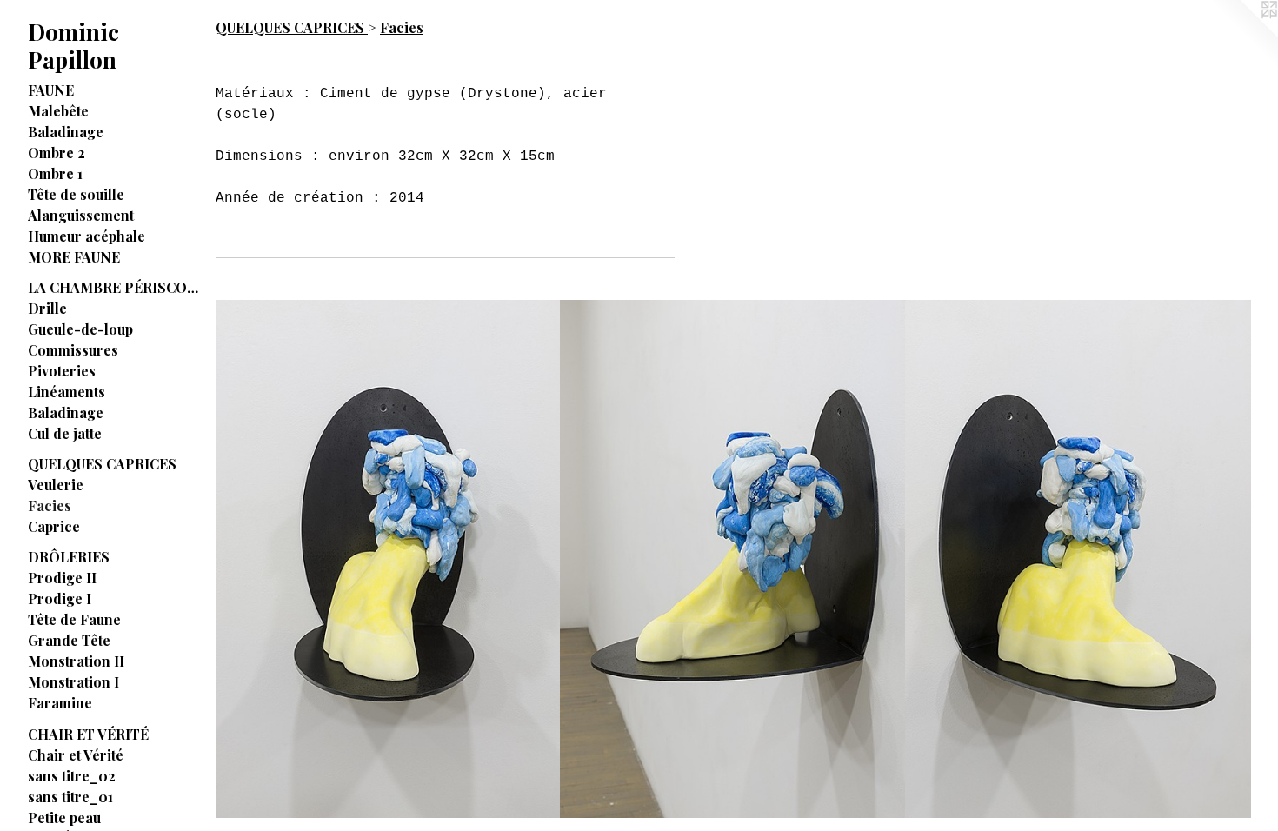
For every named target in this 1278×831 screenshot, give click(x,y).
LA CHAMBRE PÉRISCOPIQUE (115, 287)
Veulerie (55, 484)
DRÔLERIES (69, 557)
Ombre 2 (56, 152)
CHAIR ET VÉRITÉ (88, 734)
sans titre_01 (70, 797)
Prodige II (62, 577)
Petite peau (64, 817)
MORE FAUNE (74, 257)
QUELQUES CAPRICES (102, 464)
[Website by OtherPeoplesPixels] (1243, 35)
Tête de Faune (74, 619)
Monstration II (76, 661)
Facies (49, 505)
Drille (47, 308)
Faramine (60, 703)
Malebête (58, 111)
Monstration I (73, 682)
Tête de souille (76, 194)
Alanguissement (81, 215)
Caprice (54, 526)
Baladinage (65, 132)
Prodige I (59, 598)
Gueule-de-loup (80, 329)
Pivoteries (62, 371)
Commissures (73, 350)
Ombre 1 (55, 173)
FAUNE (51, 90)
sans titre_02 (72, 776)
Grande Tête (69, 640)
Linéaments (66, 391)
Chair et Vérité (75, 755)
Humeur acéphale (86, 236)
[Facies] (389, 559)
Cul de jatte (65, 433)
